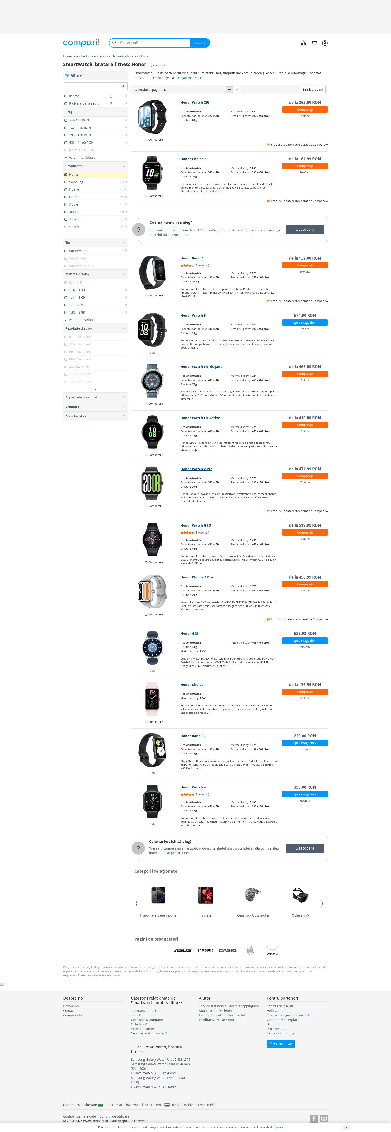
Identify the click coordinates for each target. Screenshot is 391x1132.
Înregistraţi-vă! (281, 1044)
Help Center (276, 1010)
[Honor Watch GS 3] (156, 540)
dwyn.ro (305, 800)
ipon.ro (305, 328)
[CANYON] (273, 950)
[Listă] (229, 89)
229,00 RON (305, 735)
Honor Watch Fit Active (200, 417)
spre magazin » (305, 322)
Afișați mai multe (190, 78)
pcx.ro (305, 749)
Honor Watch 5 (193, 315)
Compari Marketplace (283, 1019)
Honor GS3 (189, 633)
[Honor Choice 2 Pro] (156, 591)
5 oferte (305, 538)
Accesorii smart (142, 1029)
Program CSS (276, 1029)
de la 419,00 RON (305, 417)
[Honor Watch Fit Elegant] (156, 381)
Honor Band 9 (192, 258)
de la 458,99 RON (305, 577)
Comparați (305, 109)
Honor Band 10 (193, 735)
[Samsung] (205, 950)
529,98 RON (305, 633)
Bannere (273, 1024)
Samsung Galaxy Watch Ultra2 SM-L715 (160, 1059)
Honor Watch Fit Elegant (201, 366)
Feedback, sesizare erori (217, 1019)
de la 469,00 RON (305, 366)
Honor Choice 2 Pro (197, 577)
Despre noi (71, 1006)
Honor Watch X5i (195, 102)
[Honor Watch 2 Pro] (156, 483)
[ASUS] (183, 950)
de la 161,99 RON (305, 158)
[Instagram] (324, 1118)
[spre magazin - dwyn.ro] (156, 801)
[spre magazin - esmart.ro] (156, 648)
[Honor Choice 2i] (156, 173)
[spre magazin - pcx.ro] (156, 750)
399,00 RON (305, 787)
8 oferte (305, 590)
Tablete (205, 915)
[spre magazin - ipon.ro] (156, 330)
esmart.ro (305, 647)
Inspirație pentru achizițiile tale (223, 1015)
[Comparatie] (303, 42)
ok (123, 86)
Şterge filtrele (159, 65)
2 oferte (305, 115)
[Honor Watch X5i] (156, 117)
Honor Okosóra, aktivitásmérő (193, 1105)
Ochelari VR (301, 915)
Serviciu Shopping (280, 1033)
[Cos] (314, 42)
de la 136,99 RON (305, 684)
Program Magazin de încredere (290, 1015)
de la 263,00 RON (305, 102)
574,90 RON (305, 315)
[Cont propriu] (325, 42)
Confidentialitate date (79, 1116)
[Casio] (228, 950)
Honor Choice (192, 684)
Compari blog (73, 1015)
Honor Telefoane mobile (158, 915)
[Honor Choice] (156, 699)
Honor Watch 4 (193, 787)
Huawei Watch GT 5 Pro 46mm (154, 1086)
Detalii (154, 352)
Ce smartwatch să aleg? (171, 222)
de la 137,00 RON (305, 258)
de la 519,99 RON (305, 525)
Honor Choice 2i (194, 158)
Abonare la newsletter (215, 1010)
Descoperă (305, 229)
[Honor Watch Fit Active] (156, 432)
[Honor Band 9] (156, 273)
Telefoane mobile (144, 1010)
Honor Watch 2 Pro (196, 469)
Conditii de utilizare (114, 1116)
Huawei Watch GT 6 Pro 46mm (154, 1073)
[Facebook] (314, 1118)
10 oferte (305, 271)
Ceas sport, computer (253, 915)
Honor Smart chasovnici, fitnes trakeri (132, 1105)
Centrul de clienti (280, 1006)
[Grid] (237, 89)
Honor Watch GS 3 (196, 525)
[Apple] (250, 950)
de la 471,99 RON (305, 468)
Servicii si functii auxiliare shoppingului (229, 1006)
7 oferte (305, 482)
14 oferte (305, 172)
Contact (69, 1010)
